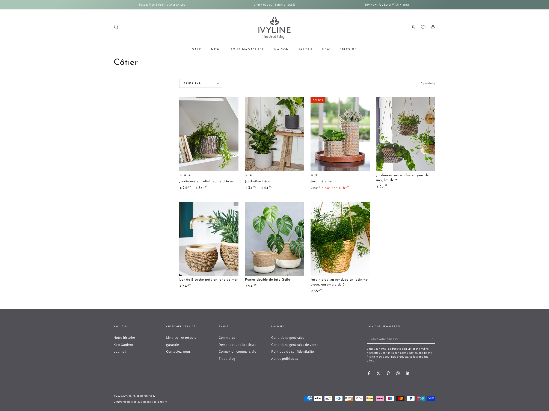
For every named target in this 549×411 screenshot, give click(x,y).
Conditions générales (287, 337)
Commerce (227, 337)
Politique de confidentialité (292, 351)
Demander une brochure (237, 344)
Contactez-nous (178, 351)
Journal (120, 351)
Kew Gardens (124, 344)
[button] (116, 27)
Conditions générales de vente (294, 344)
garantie (172, 344)
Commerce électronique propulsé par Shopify (140, 401)
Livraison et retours (181, 337)
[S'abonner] (432, 338)
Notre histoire (124, 337)
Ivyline (127, 395)
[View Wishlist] (423, 27)
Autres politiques (284, 358)
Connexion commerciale (237, 351)
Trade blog (227, 358)
